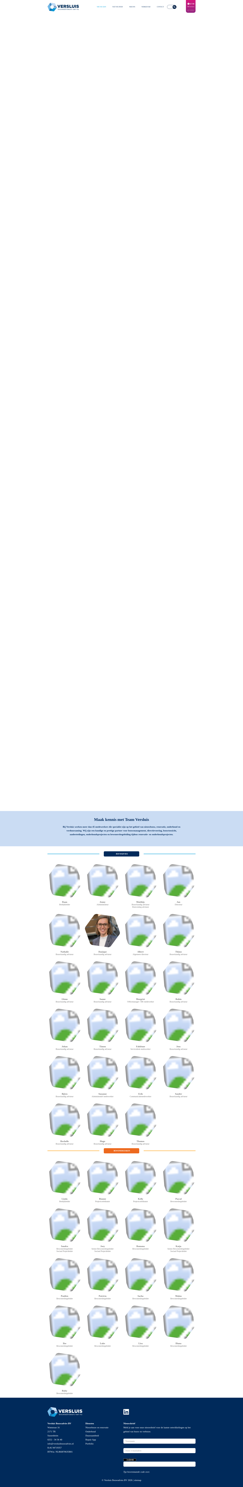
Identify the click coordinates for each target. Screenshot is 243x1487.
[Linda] (64, 1177)
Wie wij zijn (101, 7)
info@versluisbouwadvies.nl (60, 1443)
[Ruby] (64, 1369)
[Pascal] (178, 1177)
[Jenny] (102, 881)
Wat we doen (117, 7)
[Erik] (140, 1072)
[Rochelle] (64, 1120)
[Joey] (102, 1225)
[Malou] (178, 1275)
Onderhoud (90, 1431)
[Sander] (178, 1072)
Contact (160, 7)
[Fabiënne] (140, 1025)
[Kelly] (140, 1177)
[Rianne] (102, 1177)
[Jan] (178, 881)
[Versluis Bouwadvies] (64, 6)
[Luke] (102, 1322)
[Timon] (102, 1025)
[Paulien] (64, 1275)
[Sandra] (64, 1225)
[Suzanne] (102, 1072)
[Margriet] (140, 978)
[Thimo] (178, 930)
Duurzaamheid (92, 1435)
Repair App (90, 1439)
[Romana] (140, 1225)
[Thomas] (140, 1120)
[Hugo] (102, 1120)
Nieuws (132, 7)
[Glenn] (64, 978)
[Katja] (178, 1225)
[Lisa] (140, 1322)
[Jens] (178, 1025)
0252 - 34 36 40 (54, 1439)
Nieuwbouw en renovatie (96, 1427)
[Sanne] (102, 978)
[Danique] (102, 930)
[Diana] (178, 1322)
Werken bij (145, 7)
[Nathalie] (64, 930)
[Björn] (64, 1072)
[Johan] (64, 1025)
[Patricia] (102, 1275)
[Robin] (178, 978)
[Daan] (64, 881)
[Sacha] (140, 1275)
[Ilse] (64, 1322)
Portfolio (89, 1443)
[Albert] (140, 930)
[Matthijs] (140, 881)
